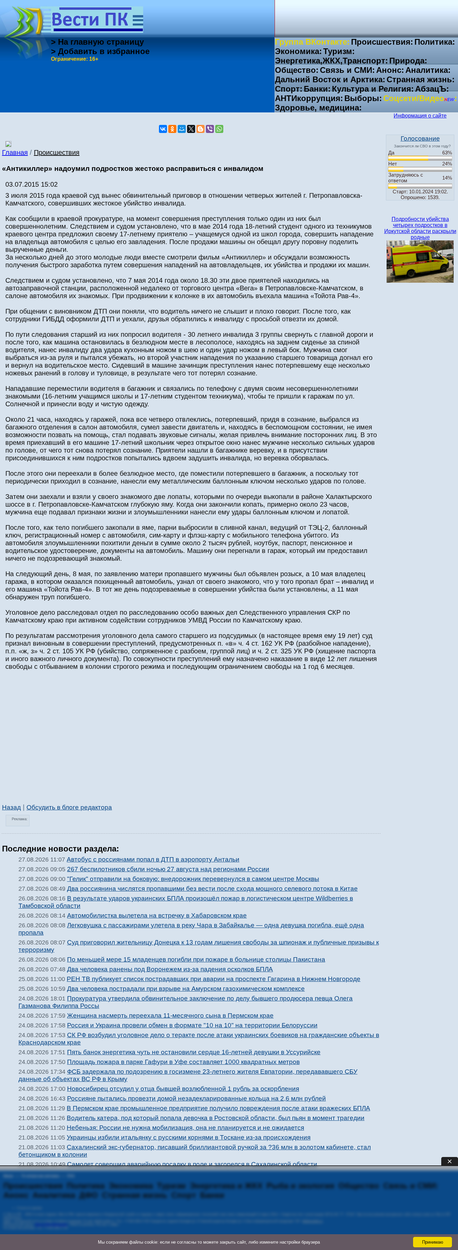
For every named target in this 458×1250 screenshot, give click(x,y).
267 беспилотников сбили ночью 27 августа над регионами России (168, 869)
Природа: (408, 60)
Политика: (434, 41)
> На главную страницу (97, 41)
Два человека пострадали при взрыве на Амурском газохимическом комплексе (186, 988)
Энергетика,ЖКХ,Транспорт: (331, 60)
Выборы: (363, 98)
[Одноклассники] (172, 129)
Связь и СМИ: (347, 70)
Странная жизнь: (421, 79)
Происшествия (56, 152)
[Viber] (210, 129)
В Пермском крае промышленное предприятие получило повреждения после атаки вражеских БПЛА (218, 1108)
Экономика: (298, 51)
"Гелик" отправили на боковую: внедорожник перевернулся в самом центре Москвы (193, 878)
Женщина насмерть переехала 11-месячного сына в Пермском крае (170, 1015)
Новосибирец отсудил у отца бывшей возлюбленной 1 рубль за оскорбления (183, 1088)
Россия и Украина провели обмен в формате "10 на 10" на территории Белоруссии (192, 1025)
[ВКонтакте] (163, 129)
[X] (191, 129)
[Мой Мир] (182, 129)
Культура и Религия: (373, 88)
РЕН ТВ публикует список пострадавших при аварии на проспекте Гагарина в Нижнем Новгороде (213, 978)
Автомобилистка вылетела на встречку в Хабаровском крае (157, 915)
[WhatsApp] (219, 129)
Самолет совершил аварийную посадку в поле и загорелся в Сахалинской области (192, 1164)
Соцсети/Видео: (420, 98)
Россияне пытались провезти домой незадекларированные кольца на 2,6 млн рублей (196, 1098)
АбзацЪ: (432, 88)
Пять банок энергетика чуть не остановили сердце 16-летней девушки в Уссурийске (194, 1052)
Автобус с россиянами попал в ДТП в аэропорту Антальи (153, 859)
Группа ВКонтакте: (312, 41)
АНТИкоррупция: (309, 98)
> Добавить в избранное (100, 51)
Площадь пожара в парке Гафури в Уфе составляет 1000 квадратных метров (183, 1061)
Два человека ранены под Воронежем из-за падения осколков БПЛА (170, 969)
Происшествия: (382, 41)
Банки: (317, 88)
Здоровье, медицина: (318, 107)
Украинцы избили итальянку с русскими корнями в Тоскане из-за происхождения (188, 1137)
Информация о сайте (420, 116)
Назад (11, 807)
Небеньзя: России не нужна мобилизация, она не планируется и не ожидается (185, 1127)
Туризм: (339, 51)
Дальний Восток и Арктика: (330, 79)
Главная (15, 152)
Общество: (297, 70)
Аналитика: (428, 70)
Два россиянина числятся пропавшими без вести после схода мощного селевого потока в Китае (212, 888)
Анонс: (390, 70)
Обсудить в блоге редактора (69, 807)
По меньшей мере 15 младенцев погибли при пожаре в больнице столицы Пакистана (196, 959)
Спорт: (288, 88)
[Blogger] (200, 129)
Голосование (420, 138)
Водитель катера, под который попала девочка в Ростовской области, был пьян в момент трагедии (215, 1117)
